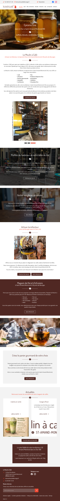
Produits (41, 6)
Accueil (21, 6)
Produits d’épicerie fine (36, 76)
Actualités (49, 6)
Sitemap (50, 495)
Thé (31, 75)
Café (18, 75)
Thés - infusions (30, 6)
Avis (45, 6)
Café (25, 6)
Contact (55, 6)
